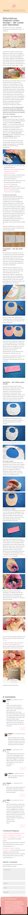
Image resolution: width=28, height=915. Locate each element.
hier (4, 640)
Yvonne (8, 783)
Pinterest (18, 644)
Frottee (9, 124)
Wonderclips (7, 184)
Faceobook (5, 644)
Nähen (20, 29)
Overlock (8, 190)
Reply (22, 728)
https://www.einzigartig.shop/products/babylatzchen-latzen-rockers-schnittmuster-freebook (14, 171)
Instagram (10, 644)
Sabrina (6, 27)
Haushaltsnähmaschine (9, 191)
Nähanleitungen (14, 29)
